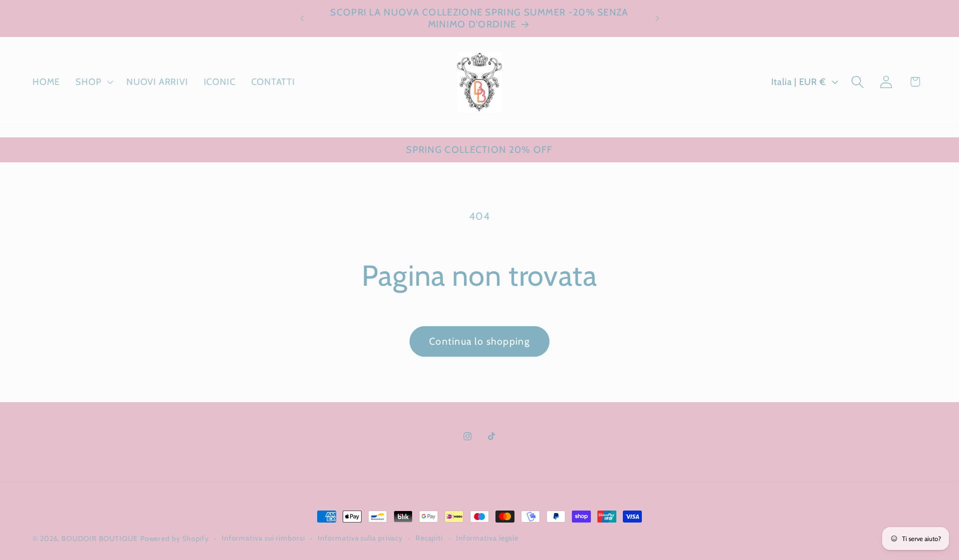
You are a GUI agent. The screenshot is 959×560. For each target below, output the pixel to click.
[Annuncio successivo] (657, 18)
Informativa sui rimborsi (263, 538)
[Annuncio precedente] (302, 18)
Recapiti (429, 538)
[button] (93, 81)
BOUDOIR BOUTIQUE (99, 538)
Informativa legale (487, 538)
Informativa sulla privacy (360, 538)
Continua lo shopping (479, 341)
